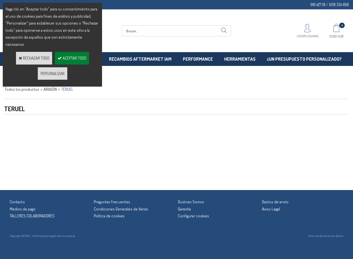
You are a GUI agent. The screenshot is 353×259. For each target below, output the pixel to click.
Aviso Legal (271, 209)
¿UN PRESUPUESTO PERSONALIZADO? (304, 59)
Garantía (184, 209)
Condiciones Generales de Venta (121, 209)
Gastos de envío (275, 201)
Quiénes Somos (191, 201)
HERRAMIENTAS (240, 59)
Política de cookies (109, 215)
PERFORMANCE (198, 59)
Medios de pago (23, 209)
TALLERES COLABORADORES (32, 215)
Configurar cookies (193, 215)
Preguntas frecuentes (112, 201)
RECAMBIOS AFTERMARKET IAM (140, 59)
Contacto (17, 201)
